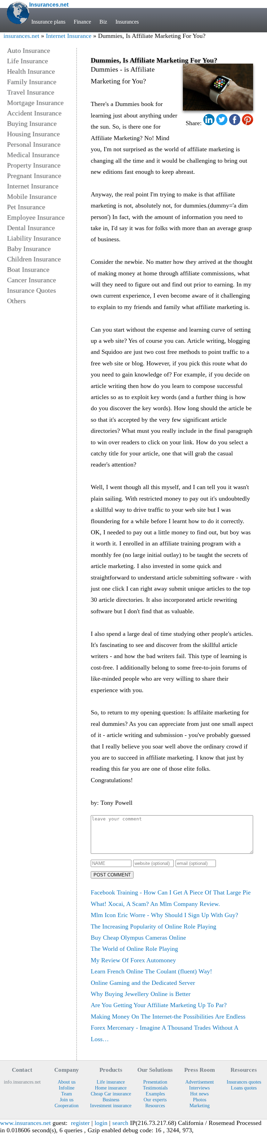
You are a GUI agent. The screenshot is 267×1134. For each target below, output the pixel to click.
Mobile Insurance (32, 196)
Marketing (199, 1105)
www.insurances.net (25, 1122)
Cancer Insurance (31, 280)
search (120, 1122)
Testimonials (155, 1088)
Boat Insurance (28, 269)
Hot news (199, 1093)
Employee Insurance (36, 217)
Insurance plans (48, 22)
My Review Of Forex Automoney (133, 960)
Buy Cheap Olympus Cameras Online (138, 937)
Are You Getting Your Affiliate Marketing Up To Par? (159, 1005)
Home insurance (111, 1088)
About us (66, 1082)
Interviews (199, 1088)
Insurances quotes (244, 1082)
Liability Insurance (34, 238)
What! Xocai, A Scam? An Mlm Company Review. (155, 903)
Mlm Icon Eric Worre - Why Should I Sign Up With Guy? (164, 915)
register (80, 1122)
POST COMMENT (112, 874)
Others (16, 301)
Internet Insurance (68, 35)
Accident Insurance (34, 113)
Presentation (155, 1082)
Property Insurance (33, 165)
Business (111, 1099)
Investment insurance (110, 1105)
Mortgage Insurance (35, 102)
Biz (103, 22)
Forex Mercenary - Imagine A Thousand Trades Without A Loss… (164, 1033)
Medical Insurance (33, 155)
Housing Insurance (33, 134)
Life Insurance (27, 61)
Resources (155, 1105)
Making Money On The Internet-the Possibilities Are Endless (168, 1016)
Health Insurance (31, 71)
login (101, 1122)
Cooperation (67, 1105)
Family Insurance (31, 82)
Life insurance (111, 1082)
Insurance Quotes (31, 290)
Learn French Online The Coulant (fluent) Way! (151, 971)
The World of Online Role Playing (134, 948)
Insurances (127, 22)
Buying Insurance (32, 123)
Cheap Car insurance (111, 1093)
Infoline (66, 1088)
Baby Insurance (29, 248)
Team (66, 1093)
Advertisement (199, 1082)
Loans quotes (244, 1088)
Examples (155, 1093)
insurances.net (21, 35)
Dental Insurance (31, 228)
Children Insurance (34, 259)
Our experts (155, 1099)
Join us (66, 1099)
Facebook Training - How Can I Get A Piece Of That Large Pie (171, 892)
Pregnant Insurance (34, 175)
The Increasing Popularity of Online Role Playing (153, 926)
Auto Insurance (28, 50)
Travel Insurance (30, 92)
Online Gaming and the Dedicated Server (143, 982)
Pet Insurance (26, 207)
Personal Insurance (33, 144)
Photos (199, 1099)
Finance (82, 22)
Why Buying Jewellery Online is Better (141, 993)
